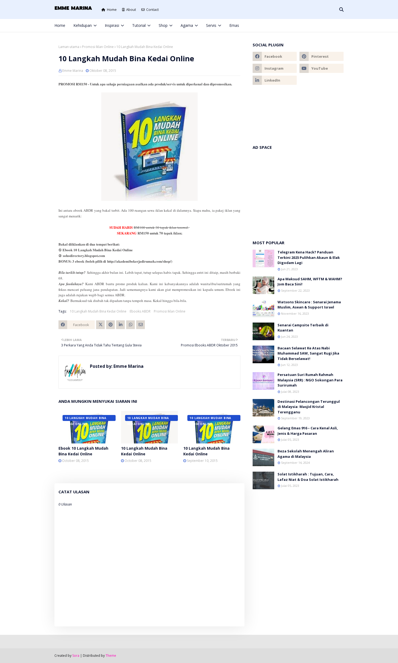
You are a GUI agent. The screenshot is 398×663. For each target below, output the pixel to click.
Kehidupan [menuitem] (82, 25)
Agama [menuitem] (187, 25)
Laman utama (68, 46)
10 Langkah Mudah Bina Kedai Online (98, 311)
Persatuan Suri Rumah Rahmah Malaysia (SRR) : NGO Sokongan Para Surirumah (310, 380)
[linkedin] (275, 80)
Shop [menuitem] (163, 25)
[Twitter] (100, 324)
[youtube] (321, 68)
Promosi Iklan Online (98, 46)
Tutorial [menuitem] (139, 25)
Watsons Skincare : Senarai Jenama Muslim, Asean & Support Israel (309, 305)
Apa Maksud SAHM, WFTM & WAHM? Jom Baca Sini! (310, 281)
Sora (75, 655)
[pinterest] (333, 25)
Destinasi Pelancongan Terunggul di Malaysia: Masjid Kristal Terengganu (309, 406)
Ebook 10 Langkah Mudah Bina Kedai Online (83, 451)
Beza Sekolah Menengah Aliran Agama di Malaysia (306, 454)
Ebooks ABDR (140, 311)
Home (112, 9)
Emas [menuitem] (234, 25)
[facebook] (306, 25)
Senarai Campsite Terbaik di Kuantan (303, 328)
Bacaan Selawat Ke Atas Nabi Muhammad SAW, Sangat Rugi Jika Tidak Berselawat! (308, 353)
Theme (111, 655)
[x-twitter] (315, 25)
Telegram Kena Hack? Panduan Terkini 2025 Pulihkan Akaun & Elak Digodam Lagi (309, 257)
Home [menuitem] (59, 25)
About (131, 9)
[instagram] (324, 25)
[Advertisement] (298, 192)
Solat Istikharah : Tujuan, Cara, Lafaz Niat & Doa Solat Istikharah (308, 477)
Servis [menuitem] (211, 25)
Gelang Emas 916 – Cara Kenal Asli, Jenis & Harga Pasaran (308, 431)
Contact (152, 9)
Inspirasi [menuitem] (112, 25)
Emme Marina (72, 70)
